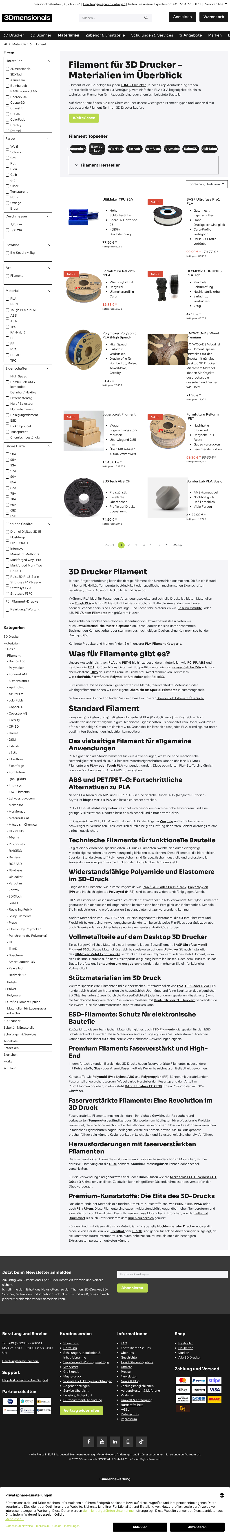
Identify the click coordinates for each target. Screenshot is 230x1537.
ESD (13, 420)
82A (13, 488)
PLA (13, 299)
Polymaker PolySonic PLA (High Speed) (119, 335)
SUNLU (14, 903)
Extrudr (14, 746)
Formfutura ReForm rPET (202, 416)
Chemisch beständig (25, 437)
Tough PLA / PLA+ (23, 310)
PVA (13, 349)
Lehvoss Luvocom (22, 798)
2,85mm (16, 230)
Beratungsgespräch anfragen (104, 4)
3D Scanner (12, 1021)
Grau (13, 158)
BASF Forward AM (24, 91)
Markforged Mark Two (26, 565)
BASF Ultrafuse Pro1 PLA (203, 201)
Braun (14, 208)
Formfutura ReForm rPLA (118, 273)
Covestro (16, 108)
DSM (12, 740)
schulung (10, 1068)
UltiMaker (15, 877)
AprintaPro (16, 687)
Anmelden (182, 16)
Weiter (177, 545)
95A (13, 460)
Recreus (15, 857)
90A (13, 477)
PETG (14, 304)
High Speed (18, 376)
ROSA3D (15, 864)
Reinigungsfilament (24, 415)
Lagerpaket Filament (119, 414)
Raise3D (16, 571)
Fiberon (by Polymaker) (25, 929)
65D (13, 516)
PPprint (14, 838)
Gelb (13, 175)
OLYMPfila (16, 831)
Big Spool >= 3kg (22, 253)
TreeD (13, 949)
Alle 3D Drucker (189, 1357)
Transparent (19, 192)
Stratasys (15, 870)
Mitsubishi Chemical (23, 824)
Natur (14, 197)
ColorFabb (17, 119)
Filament (16, 276)
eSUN (13, 753)
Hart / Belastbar (21, 404)
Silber (14, 186)
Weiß (14, 146)
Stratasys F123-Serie (25, 582)
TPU (13, 327)
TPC (13, 361)
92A (13, 471)
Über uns (127, 1353)
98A (13, 454)
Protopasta (17, 844)
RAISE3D (15, 851)
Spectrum (16, 955)
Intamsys (16, 548)
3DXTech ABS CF (116, 481)
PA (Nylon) (17, 332)
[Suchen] (146, 18)
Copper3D (17, 102)
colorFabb (16, 700)
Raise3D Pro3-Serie (24, 577)
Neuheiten (185, 1348)
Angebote (11, 1041)
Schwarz (16, 152)
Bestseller (185, 1343)
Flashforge (18, 537)
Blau (13, 169)
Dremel (15, 131)
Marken (9, 1061)
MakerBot (16, 805)
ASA (13, 321)
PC (12, 338)
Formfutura (17, 772)
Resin (11, 649)
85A (13, 482)
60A (13, 505)
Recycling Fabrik (20, 909)
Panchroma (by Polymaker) (28, 936)
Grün (13, 180)
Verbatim (15, 883)
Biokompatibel (20, 426)
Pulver (11, 989)
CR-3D (15, 114)
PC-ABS (16, 355)
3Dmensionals (20, 69)
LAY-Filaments (19, 792)
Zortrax (14, 890)
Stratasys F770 (21, 588)
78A (13, 493)
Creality (15, 125)
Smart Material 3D (22, 962)
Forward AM (18, 674)
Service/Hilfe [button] (214, 4)
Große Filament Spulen (23, 1002)
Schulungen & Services (20, 1034)
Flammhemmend (22, 409)
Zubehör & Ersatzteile (19, 1027)
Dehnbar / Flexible (23, 392)
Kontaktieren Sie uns (136, 1348)
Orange (15, 203)
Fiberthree (16, 759)
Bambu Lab (18, 86)
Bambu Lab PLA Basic (204, 481)
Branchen (11, 1055)
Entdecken (11, 1048)
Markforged (17, 811)
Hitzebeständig (21, 398)
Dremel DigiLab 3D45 (25, 532)
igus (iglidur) (17, 779)
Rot (12, 163)
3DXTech (16, 74)
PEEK (179, 1204)
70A (13, 499)
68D (13, 510)
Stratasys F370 (21, 594)
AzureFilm (17, 80)
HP (11, 942)
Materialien (20, 44)
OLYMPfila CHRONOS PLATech (204, 273)
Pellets (12, 982)
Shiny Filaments (20, 916)
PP (12, 344)
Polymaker (16, 668)
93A (13, 465)
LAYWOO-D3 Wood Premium (202, 335)
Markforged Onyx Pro (25, 560)
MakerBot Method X (24, 554)
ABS (13, 315)
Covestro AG (18, 713)
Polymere (14, 995)
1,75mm (16, 224)
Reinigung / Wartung (25, 609)
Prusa (13, 922)
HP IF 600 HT (20, 543)
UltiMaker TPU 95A (117, 199)
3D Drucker (12, 637)
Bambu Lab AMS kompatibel (22, 384)
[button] (207, 184)
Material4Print (19, 818)
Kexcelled (15, 968)
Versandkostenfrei (47, 4)
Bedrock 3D (18, 97)
